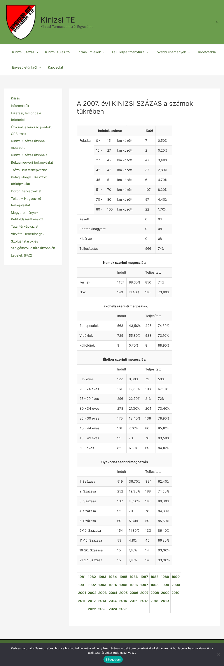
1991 (82, 585)
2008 (154, 593)
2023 (102, 609)
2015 (123, 601)
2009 (165, 593)
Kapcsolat (55, 67)
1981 (82, 577)
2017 (144, 601)
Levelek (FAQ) (21, 255)
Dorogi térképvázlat (26, 191)
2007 (144, 593)
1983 (102, 577)
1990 (176, 577)
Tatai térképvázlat (24, 226)
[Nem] (218, 654)
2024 (113, 609)
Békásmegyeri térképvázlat (32, 162)
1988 (154, 577)
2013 (102, 601)
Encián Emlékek (89, 52)
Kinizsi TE (57, 19)
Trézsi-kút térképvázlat (29, 170)
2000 (176, 585)
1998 (154, 585)
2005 (123, 593)
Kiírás (15, 98)
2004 (113, 593)
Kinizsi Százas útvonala (29, 155)
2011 (81, 601)
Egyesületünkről (24, 67)
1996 (134, 585)
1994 (113, 585)
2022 (92, 609)
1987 (144, 577)
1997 (144, 585)
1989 (165, 577)
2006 (134, 593)
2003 (102, 593)
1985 (123, 577)
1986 (134, 577)
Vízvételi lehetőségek (27, 234)
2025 (123, 609)
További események (170, 52)
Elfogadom (113, 659)
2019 (165, 601)
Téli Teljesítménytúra (128, 52)
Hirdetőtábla (206, 52)
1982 (92, 577)
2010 (175, 593)
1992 (92, 585)
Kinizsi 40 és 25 (57, 52)
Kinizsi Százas (23, 52)
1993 (102, 585)
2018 (154, 601)
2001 (82, 593)
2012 (92, 601)
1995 (123, 585)
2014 (113, 601)
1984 (113, 577)
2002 (92, 593)
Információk (20, 106)
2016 (134, 601)
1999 (165, 585)
